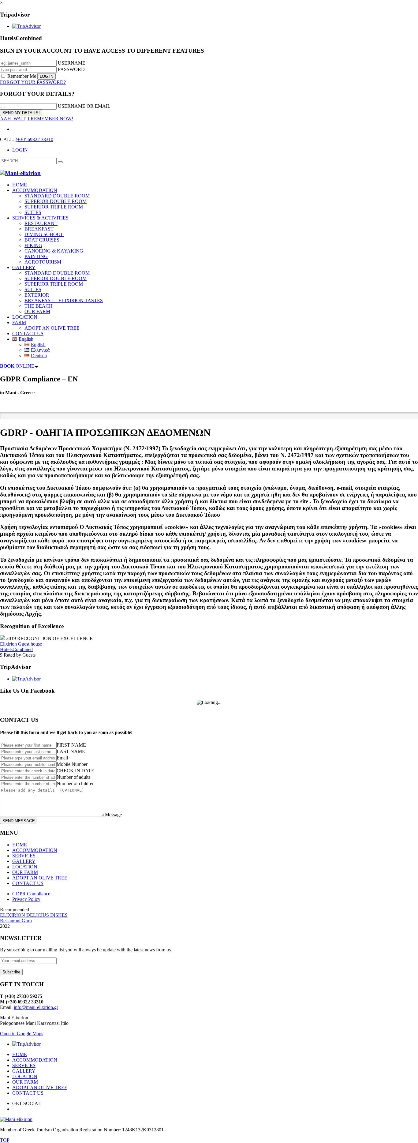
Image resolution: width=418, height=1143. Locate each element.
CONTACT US (27, 883)
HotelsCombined (16, 649)
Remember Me (21, 76)
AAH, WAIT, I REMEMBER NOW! (36, 118)
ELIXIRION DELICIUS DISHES (34, 915)
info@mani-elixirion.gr (36, 1007)
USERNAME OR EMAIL (84, 106)
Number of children (76, 783)
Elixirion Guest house (21, 643)
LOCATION (24, 866)
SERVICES (23, 855)
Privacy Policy (26, 899)
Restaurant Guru (16, 920)
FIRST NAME (71, 745)
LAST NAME (71, 751)
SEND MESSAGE (18, 821)
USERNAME (71, 63)
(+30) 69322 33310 (34, 139)
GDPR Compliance (31, 893)
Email (62, 757)
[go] (60, 162)
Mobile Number (72, 764)
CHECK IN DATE (75, 770)
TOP (4, 1140)
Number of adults (73, 777)
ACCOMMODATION (34, 850)
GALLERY (23, 861)
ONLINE (17, 366)
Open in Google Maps (21, 1033)
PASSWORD (71, 69)
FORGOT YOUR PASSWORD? (33, 82)
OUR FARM (25, 872)
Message (113, 814)
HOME (19, 844)
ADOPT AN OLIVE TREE (39, 877)
